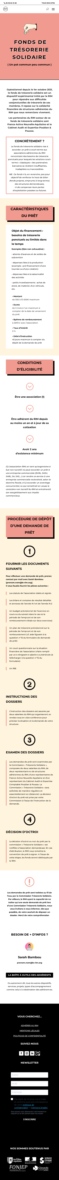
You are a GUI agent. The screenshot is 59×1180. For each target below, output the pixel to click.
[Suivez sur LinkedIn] (32, 1053)
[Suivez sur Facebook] (21, 1053)
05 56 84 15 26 (11, 3)
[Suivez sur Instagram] (27, 1053)
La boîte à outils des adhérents (29, 975)
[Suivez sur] (38, 1053)
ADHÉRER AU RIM (29, 1025)
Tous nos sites (48, 3)
